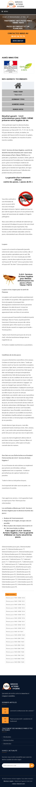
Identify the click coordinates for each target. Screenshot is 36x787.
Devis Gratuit (18, 41)
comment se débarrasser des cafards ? (22, 711)
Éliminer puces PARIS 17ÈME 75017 (15, 621)
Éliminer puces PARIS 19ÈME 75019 (15, 628)
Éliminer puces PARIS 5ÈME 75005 (15, 648)
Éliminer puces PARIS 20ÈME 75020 (15, 635)
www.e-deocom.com (18, 783)
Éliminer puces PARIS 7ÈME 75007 (15, 655)
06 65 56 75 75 (18, 36)
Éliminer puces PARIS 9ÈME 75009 (15, 662)
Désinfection (7, 743)
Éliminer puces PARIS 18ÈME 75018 (15, 625)
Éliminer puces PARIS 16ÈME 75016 (15, 618)
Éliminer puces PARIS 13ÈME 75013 (15, 608)
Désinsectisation (15, 17)
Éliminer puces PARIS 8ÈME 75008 (15, 658)
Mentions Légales (9, 781)
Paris (24, 17)
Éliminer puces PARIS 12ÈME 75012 (15, 604)
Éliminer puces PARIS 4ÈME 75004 (15, 645)
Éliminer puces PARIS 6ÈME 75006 (15, 652)
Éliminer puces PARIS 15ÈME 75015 (15, 614)
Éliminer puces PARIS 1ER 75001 (14, 631)
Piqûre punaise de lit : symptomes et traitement (21, 720)
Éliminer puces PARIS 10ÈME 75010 (15, 598)
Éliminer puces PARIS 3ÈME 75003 (15, 641)
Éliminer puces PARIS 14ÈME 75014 (15, 611)
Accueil (4, 17)
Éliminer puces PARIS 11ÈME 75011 (15, 601)
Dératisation (7, 737)
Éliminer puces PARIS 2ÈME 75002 (15, 638)
